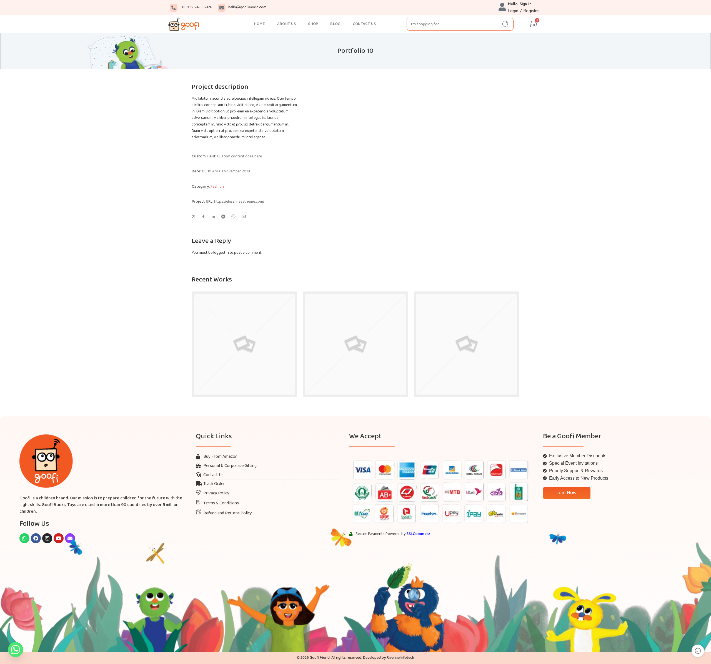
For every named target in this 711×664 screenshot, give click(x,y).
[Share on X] (194, 216)
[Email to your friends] (243, 216)
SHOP (313, 24)
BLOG (335, 24)
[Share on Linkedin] (213, 216)
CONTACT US (364, 24)
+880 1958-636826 (196, 7)
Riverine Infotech (400, 658)
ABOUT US (286, 24)
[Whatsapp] (15, 649)
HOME (259, 24)
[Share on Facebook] (203, 216)
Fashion (217, 186)
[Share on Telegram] (223, 216)
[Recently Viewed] (698, 651)
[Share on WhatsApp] (233, 216)
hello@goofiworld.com (247, 7)
